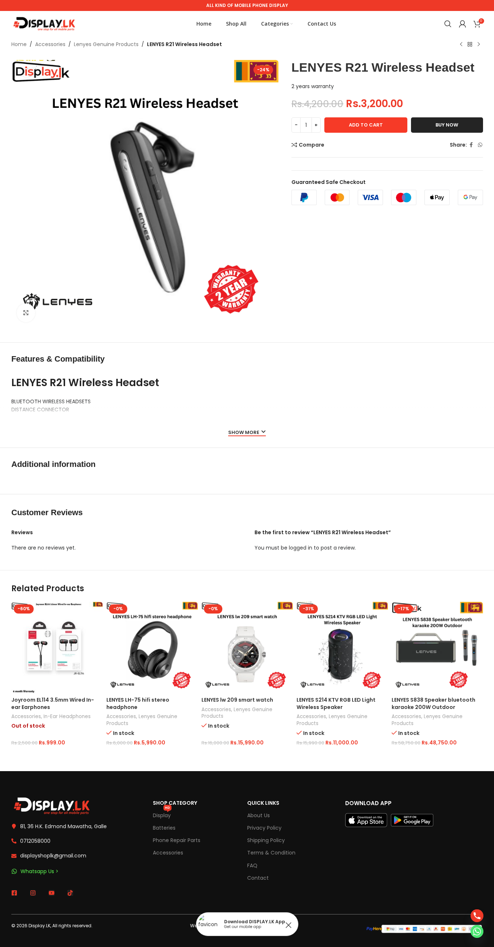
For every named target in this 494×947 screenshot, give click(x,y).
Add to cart (366, 124)
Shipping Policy (266, 840)
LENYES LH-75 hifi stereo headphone (137, 703)
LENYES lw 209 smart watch (237, 699)
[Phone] (477, 915)
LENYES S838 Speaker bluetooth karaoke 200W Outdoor (433, 703)
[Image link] (51, 805)
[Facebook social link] (471, 145)
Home (19, 44)
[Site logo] (44, 23)
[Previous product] (461, 44)
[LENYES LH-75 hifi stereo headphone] (152, 647)
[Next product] (478, 44)
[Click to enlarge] (26, 312)
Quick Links (263, 803)
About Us (258, 815)
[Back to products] (469, 44)
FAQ (252, 865)
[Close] (288, 925)
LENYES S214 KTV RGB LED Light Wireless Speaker (336, 703)
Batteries (164, 827)
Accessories (50, 44)
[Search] (448, 23)
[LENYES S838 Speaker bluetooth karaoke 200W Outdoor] (437, 647)
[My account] (462, 23)
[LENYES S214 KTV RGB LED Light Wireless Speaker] (342, 647)
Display (162, 814)
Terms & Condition (271, 852)
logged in (300, 547)
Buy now (446, 124)
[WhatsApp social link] (480, 145)
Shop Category (175, 803)
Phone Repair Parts (176, 840)
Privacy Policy (264, 827)
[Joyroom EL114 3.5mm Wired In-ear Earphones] (57, 647)
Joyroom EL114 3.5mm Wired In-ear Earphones (52, 703)
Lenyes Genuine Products (106, 44)
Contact (258, 878)
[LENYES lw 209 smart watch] (247, 647)
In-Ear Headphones (67, 716)
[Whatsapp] (477, 931)
